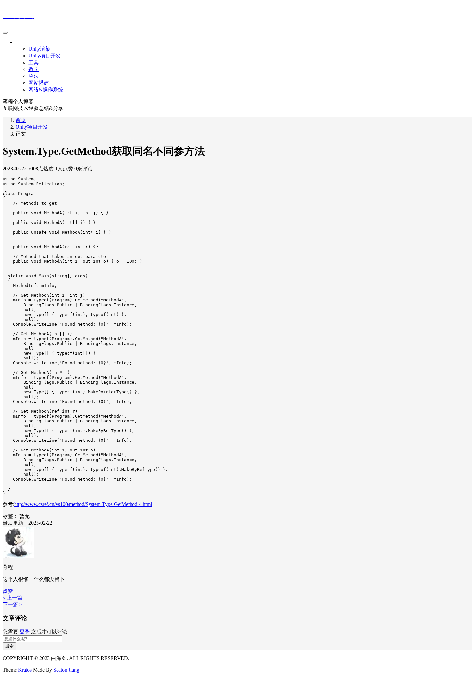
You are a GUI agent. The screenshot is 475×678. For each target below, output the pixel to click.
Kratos (25, 670)
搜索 (9, 645)
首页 (21, 120)
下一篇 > (12, 604)
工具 (33, 62)
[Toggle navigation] (5, 33)
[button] (8, 591)
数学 (33, 69)
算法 (33, 76)
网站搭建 (38, 83)
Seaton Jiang (66, 670)
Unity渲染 (39, 49)
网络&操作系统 (45, 89)
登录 (24, 631)
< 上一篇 (12, 598)
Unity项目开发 (44, 55)
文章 (21, 42)
